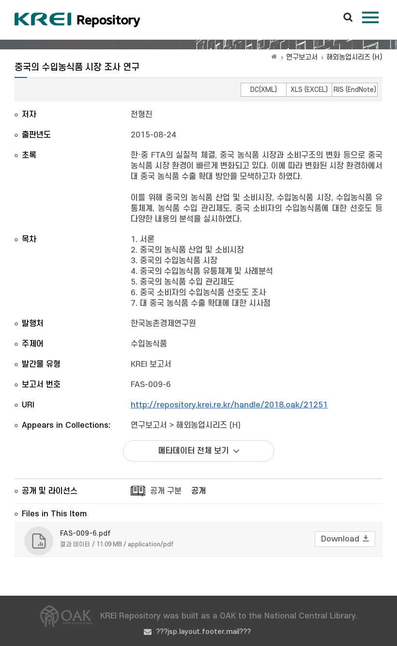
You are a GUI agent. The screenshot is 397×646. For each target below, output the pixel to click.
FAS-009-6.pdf (85, 533)
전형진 (142, 114)
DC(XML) (263, 89)
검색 (348, 18)
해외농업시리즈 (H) (354, 57)
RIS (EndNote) (355, 89)
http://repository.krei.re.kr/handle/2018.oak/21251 (229, 405)
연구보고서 (302, 57)
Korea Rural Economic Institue (77, 20)
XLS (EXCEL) (309, 89)
